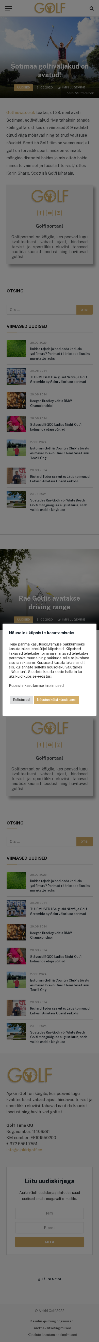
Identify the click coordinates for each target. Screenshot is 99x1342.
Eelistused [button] (21, 700)
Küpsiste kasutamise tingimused (36, 685)
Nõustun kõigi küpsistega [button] (56, 700)
